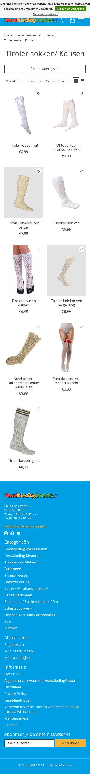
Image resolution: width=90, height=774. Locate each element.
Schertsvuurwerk (18, 608)
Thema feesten (26, 35)
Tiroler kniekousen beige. (23, 225)
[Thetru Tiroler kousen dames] (23, 270)
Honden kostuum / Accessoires (29, 614)
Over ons (11, 673)
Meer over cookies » (45, 14)
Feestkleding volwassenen (25, 549)
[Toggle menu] (81, 20)
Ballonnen (12, 568)
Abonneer (70, 743)
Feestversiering (17, 582)
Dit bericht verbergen (70, 9)
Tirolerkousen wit (23, 145)
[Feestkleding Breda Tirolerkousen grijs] (23, 430)
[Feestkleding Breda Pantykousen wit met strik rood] (66, 348)
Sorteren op (36, 81)
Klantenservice (16, 718)
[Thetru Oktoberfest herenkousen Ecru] (66, 115)
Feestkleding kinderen (22, 555)
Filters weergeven (45, 68)
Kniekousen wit (66, 223)
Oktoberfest (47, 35)
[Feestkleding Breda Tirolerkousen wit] (23, 115)
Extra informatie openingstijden (25, 526)
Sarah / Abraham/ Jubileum (26, 588)
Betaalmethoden (18, 700)
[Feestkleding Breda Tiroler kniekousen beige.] (23, 192)
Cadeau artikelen (18, 595)
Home (8, 35)
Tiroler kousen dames (23, 302)
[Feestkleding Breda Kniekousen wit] (66, 192)
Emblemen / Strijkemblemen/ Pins (32, 601)
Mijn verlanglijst (17, 657)
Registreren (14, 644)
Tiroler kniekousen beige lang (66, 302)
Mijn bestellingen (18, 651)
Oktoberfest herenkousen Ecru (66, 147)
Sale (7, 621)
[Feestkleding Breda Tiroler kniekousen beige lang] (66, 270)
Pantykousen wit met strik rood (66, 380)
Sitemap (11, 724)
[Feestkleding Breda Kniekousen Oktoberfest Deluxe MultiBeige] (23, 348)
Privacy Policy (15, 693)
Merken (10, 628)
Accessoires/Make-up (22, 562)
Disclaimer (12, 687)
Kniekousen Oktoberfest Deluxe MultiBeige (23, 382)
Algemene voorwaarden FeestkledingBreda (39, 680)
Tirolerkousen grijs (23, 460)
